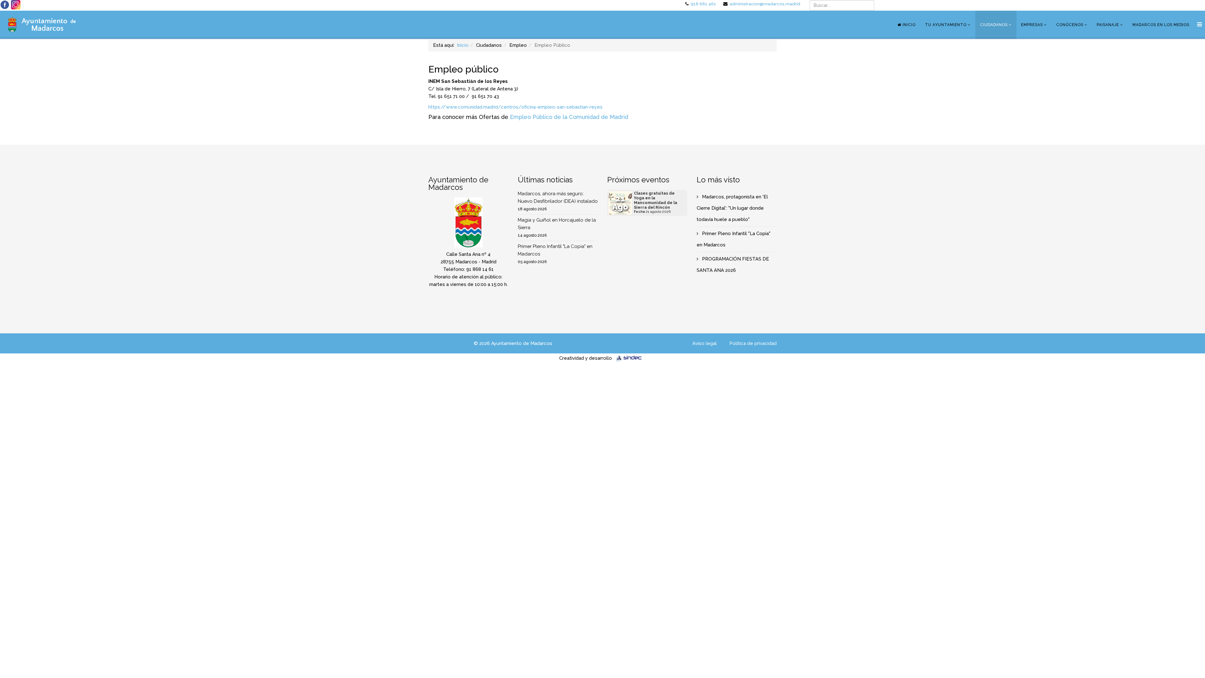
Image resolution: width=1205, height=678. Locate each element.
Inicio (908, 25)
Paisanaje (1108, 25)
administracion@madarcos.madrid (765, 3)
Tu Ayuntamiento (946, 25)
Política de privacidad (753, 343)
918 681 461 (703, 3)
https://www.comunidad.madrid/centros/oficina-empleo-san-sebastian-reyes (515, 107)
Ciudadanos (994, 25)
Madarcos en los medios (1161, 25)
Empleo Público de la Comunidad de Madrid (569, 117)
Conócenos (1069, 25)
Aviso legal (704, 343)
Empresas (1032, 25)
